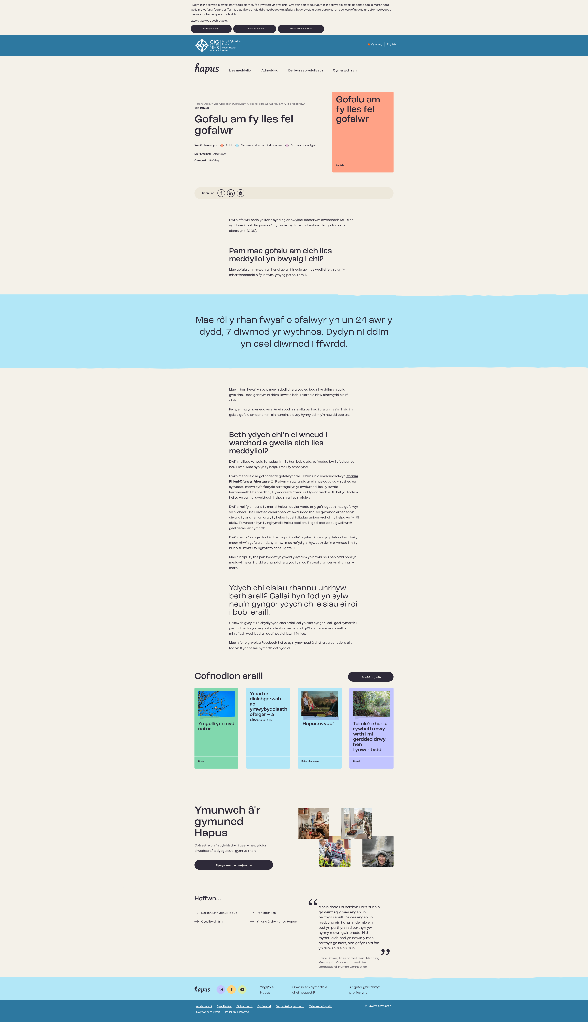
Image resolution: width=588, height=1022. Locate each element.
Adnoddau (269, 70)
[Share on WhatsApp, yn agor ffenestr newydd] (240, 193)
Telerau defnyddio (320, 1006)
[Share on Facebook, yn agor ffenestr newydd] (221, 193)
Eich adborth (244, 1006)
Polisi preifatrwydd (237, 1011)
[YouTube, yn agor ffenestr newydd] (242, 989)
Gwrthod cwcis (255, 29)
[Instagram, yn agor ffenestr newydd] (221, 989)
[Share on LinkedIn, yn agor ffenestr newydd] (231, 193)
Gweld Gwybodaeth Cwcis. (209, 20)
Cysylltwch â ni (212, 921)
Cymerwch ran (345, 70)
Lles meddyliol (240, 70)
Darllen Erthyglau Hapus (219, 913)
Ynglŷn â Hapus (267, 990)
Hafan (198, 104)
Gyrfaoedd (264, 1006)
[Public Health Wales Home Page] (218, 51)
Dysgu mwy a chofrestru (234, 865)
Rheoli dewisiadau (301, 29)
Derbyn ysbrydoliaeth (305, 70)
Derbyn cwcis (211, 29)
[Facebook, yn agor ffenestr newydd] (231, 989)
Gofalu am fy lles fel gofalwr (250, 104)
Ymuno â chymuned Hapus (277, 921)
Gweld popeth (370, 677)
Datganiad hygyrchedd (290, 1006)
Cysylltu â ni (224, 1006)
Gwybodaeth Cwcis (208, 1011)
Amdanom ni (204, 1006)
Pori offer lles (266, 913)
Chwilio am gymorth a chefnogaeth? (309, 990)
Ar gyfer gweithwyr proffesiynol (364, 990)
